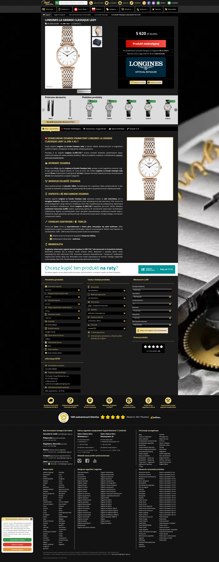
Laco (60, 474)
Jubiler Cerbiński (48, 544)
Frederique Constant (49, 531)
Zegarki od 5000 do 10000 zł (110, 514)
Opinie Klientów (117, 129)
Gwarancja (142, 445)
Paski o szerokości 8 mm (167, 474)
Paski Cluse (142, 502)
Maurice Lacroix (64, 489)
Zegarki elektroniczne (84, 500)
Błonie (45, 497)
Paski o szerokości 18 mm (167, 495)
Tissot (61, 533)
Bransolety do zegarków (146, 485)
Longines (61, 478)
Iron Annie (46, 540)
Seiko (60, 514)
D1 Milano (46, 514)
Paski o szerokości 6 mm (167, 472)
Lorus (60, 481)
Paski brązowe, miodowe (167, 523)
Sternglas (62, 523)
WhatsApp (53, 464)
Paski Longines (143, 512)
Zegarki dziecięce (83, 497)
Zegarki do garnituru (84, 495)
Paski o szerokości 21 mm (167, 502)
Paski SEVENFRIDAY (145, 525)
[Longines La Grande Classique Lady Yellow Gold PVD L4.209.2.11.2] (148, 108)
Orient (61, 497)
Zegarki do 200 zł (106, 500)
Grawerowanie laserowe (147, 447)
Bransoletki (142, 483)
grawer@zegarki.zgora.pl (64, 458)
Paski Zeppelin (143, 529)
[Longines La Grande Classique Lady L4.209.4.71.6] (109, 108)
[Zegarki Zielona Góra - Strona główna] (47, 2)
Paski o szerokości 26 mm (167, 510)
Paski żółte (162, 540)
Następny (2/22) (83, 91)
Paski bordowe (164, 521)
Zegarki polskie (82, 521)
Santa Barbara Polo (65, 512)
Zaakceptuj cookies (17, 539)
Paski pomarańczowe (166, 531)
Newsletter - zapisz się (146, 457)
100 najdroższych (83, 472)
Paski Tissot (142, 527)
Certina (45, 508)
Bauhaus (46, 487)
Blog (140, 434)
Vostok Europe (63, 540)
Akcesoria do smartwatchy (147, 476)
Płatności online (164, 445)
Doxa (44, 519)
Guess (45, 535)
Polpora (61, 506)
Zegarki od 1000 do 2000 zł (109, 510)
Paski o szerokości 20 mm (167, 500)
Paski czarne (163, 525)
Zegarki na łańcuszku (84, 514)
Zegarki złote (105, 497)
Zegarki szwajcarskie (107, 474)
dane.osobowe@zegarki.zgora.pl (121, 554)
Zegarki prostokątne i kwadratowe (84, 524)
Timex (61, 531)
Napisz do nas (163, 438)
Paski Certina (143, 500)
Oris (60, 500)
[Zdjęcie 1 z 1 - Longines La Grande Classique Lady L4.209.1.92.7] (150, 169)
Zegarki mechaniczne (84, 512)
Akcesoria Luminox (145, 474)
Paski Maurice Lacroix (146, 516)
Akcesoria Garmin (144, 472)
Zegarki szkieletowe (107, 472)
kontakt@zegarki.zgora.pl (65, 434)
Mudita (61, 495)
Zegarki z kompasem (107, 487)
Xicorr (61, 542)
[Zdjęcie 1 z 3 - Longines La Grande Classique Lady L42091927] (68, 57)
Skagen (61, 519)
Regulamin (162, 451)
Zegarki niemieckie (83, 516)
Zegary (103, 519)
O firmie (161, 441)
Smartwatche (81, 478)
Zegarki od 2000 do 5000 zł (109, 512)
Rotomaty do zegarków (146, 535)
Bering (45, 495)
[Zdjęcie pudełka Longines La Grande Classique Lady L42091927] (97, 42)
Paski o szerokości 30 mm (167, 514)
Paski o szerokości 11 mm (167, 481)
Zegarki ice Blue (82, 487)
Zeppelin (61, 544)
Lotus (60, 483)
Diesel (45, 516)
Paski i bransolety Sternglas (148, 531)
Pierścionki (142, 533)
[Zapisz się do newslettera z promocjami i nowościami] (144, 3)
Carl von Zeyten (48, 504)
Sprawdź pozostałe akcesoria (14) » (61, 122)
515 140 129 (52, 440)
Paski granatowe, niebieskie (168, 529)
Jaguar (45, 542)
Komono (45, 548)
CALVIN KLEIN (47, 502)
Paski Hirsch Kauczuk (145, 506)
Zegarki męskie (82, 483)
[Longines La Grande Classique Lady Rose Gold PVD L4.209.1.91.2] (167, 108)
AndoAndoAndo (48, 478)
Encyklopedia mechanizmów (148, 441)
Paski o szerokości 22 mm (167, 504)
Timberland (62, 529)
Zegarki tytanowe (106, 478)
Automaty (80, 474)
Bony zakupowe (144, 481)
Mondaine (62, 493)
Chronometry (81, 476)
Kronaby (61, 472)
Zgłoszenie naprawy (145, 464)
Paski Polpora (143, 521)
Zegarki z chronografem (108, 483)
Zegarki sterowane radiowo (86, 527)
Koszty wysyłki (143, 453)
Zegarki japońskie (83, 502)
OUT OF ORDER (64, 502)
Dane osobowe (143, 438)
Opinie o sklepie (164, 443)
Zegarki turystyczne (107, 476)
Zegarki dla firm (164, 457)
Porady (161, 447)
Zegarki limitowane (83, 508)
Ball (44, 485)
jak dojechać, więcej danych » (85, 447)
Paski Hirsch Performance (147, 508)
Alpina (45, 476)
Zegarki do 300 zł (106, 502)
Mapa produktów (144, 455)
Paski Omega (143, 519)
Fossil (45, 529)
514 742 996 (52, 446)
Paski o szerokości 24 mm (167, 508)
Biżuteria (142, 478)
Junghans (46, 546)
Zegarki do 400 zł (106, 504)
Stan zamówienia (164, 455)
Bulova (45, 500)
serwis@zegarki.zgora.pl (64, 452)
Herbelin (46, 538)
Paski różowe (163, 533)
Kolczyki (141, 489)
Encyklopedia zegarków (146, 443)
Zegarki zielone (82, 489)
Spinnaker (62, 521)
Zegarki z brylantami (107, 481)
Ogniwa (141, 497)
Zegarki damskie (82, 481)
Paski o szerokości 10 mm (167, 478)
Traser (61, 535)
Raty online (163, 449)
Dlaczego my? (163, 436)
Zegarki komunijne (165, 462)
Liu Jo (60, 476)
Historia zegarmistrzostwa (147, 449)
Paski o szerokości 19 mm (167, 497)
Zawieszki (142, 546)
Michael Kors (63, 491)
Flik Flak (45, 527)
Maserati (62, 487)
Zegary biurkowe (106, 523)
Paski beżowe (163, 516)
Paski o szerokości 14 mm (167, 487)
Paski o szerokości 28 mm (167, 512)
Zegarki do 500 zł (106, 506)
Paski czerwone (164, 527)
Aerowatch (46, 474)
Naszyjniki (142, 495)
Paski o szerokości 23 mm (167, 506)
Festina (45, 523)
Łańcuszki (142, 491)
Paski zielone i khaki (165, 538)
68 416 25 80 (84, 444)
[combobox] (73, 3)
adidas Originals (48, 472)
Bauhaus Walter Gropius (48, 490)
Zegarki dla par (82, 485)
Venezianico (62, 538)
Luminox (61, 485)
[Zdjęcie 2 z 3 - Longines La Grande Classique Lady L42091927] (97, 31)
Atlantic (45, 481)
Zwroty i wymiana (165, 460)
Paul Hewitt (62, 504)
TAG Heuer (62, 527)
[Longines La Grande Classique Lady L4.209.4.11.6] (89, 108)
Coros (45, 512)
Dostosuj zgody (17, 549)
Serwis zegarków (164, 453)
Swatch (61, 525)
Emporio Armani (48, 521)
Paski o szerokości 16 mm (167, 491)
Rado (60, 508)
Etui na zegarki (143, 487)
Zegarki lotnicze (82, 510)
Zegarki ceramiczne (83, 493)
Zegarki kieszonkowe (84, 504)
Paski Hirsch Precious (146, 510)
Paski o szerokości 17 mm (167, 493)
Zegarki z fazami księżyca (109, 485)
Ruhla (60, 510)
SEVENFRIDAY (63, 516)
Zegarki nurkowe (82, 519)
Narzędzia (142, 493)
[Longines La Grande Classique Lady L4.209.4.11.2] (128, 108)
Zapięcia (141, 544)
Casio (45, 506)
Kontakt (161, 434)
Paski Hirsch (143, 504)
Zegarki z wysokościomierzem (110, 495)
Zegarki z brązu (82, 491)
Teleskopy (142, 540)
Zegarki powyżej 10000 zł (109, 516)
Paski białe (162, 519)
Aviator (45, 483)
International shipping (146, 451)
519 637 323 (52, 452)
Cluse (45, 510)
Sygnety (141, 538)
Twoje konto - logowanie (147, 462)
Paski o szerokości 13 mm (167, 485)
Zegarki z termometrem (108, 491)
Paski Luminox (143, 514)
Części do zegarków (145, 436)
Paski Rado (142, 523)
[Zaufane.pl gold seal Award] (63, 417)
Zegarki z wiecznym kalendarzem (111, 493)
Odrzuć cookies (17, 544)
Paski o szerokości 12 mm (167, 483)
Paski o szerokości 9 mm (167, 476)
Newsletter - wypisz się (146, 460)
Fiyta (44, 525)
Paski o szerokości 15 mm (167, 489)
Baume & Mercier (48, 493)
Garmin (45, 533)
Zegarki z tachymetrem (108, 489)
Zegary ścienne (105, 521)
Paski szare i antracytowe (167, 535)
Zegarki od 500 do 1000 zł (109, 508)
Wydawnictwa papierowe (147, 542)
